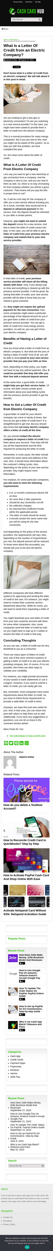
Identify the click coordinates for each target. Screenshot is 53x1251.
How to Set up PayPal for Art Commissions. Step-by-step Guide (31, 1009)
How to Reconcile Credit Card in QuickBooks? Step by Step (24, 842)
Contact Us (8, 1217)
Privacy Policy (18, 2)
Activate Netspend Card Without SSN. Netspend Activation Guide (24, 912)
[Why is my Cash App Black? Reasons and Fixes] (13, 1024)
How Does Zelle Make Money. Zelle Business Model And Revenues (31, 957)
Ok (27, 1247)
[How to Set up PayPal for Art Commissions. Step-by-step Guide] (13, 1009)
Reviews (14, 1070)
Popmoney (15, 1066)
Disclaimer (28, 2)
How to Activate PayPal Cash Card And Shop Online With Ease (26, 877)
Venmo (13, 1073)
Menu (6, 29)
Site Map (38, 2)
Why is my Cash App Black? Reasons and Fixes (30, 1024)
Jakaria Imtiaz (11, 60)
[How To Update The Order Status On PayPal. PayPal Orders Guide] (13, 991)
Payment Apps (17, 1063)
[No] (49, 1243)
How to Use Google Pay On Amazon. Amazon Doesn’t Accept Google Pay (29, 974)
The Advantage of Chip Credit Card (27, 736)
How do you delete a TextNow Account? (22, 806)
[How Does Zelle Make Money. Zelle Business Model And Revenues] (13, 958)
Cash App (15, 1056)
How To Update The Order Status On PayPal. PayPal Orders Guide (31, 992)
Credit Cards (16, 1059)
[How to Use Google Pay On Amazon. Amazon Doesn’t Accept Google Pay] (13, 973)
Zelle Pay (15, 1077)
